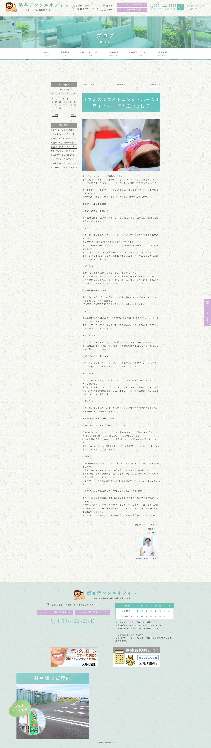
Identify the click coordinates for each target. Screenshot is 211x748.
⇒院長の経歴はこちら (146, 558)
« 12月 (55, 114)
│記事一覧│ (121, 84)
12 (64, 102)
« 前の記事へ (88, 84)
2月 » (73, 114)
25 (60, 108)
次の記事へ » (154, 84)
